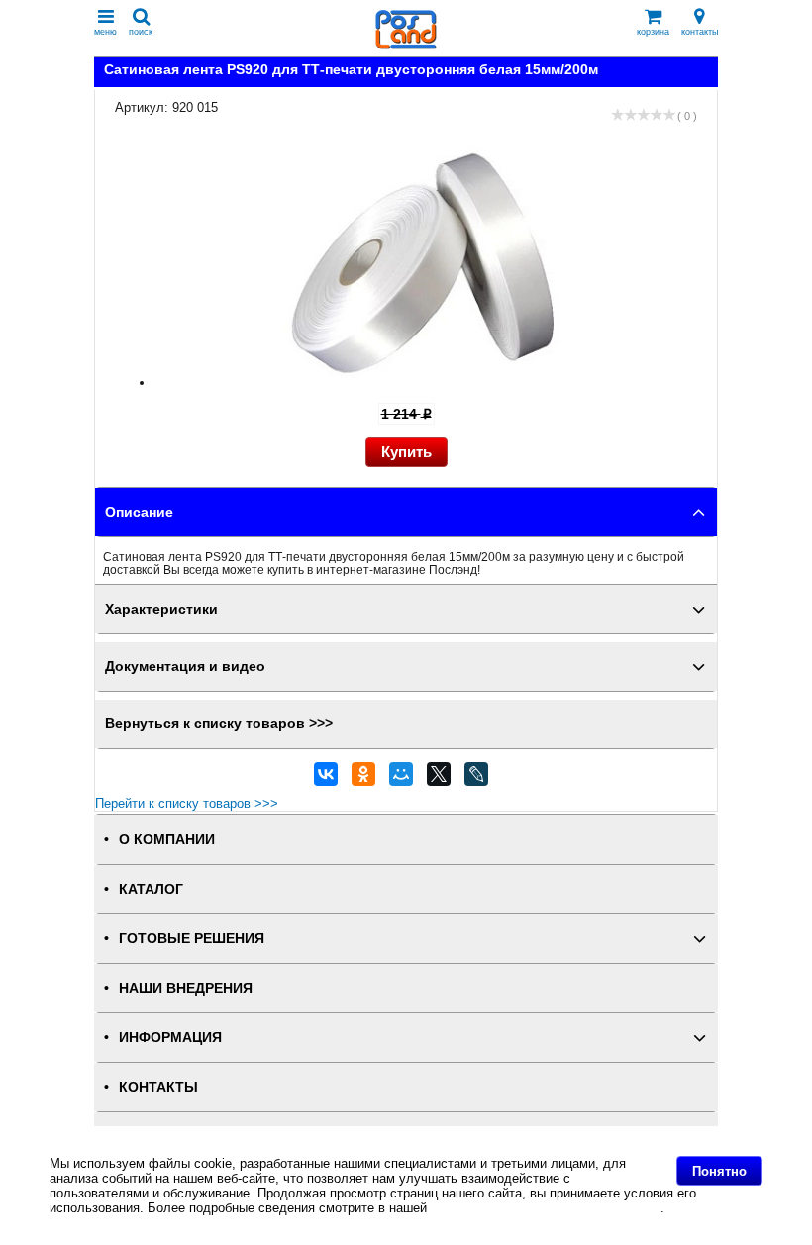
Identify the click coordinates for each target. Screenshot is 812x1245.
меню (105, 32)
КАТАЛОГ (151, 889)
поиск (140, 32)
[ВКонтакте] (326, 779)
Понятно (719, 1171)
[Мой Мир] (401, 779)
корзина (653, 32)
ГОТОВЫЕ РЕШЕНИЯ (191, 938)
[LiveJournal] (476, 779)
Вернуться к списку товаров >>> (219, 724)
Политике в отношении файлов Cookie (545, 1207)
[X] (439, 779)
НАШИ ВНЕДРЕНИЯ (186, 988)
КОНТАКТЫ (158, 1087)
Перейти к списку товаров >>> (186, 803)
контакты (699, 32)
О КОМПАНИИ (167, 839)
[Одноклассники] (363, 779)
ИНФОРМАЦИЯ (170, 1037)
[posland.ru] (406, 45)
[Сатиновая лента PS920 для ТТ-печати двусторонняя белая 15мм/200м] (425, 382)
